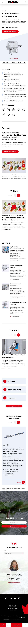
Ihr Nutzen (6, 62)
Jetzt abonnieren (14, 526)
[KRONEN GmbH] (13, 2)
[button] (14, 381)
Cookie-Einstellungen (22, 616)
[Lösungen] (3, 7)
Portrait (13, 62)
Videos (19, 62)
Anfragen (17, 625)
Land (5, 550)
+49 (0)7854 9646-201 (14, 578)
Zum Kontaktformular (13, 582)
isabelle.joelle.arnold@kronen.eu (14, 580)
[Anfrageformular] (3, 625)
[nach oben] (25, 625)
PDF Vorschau (14, 58)
